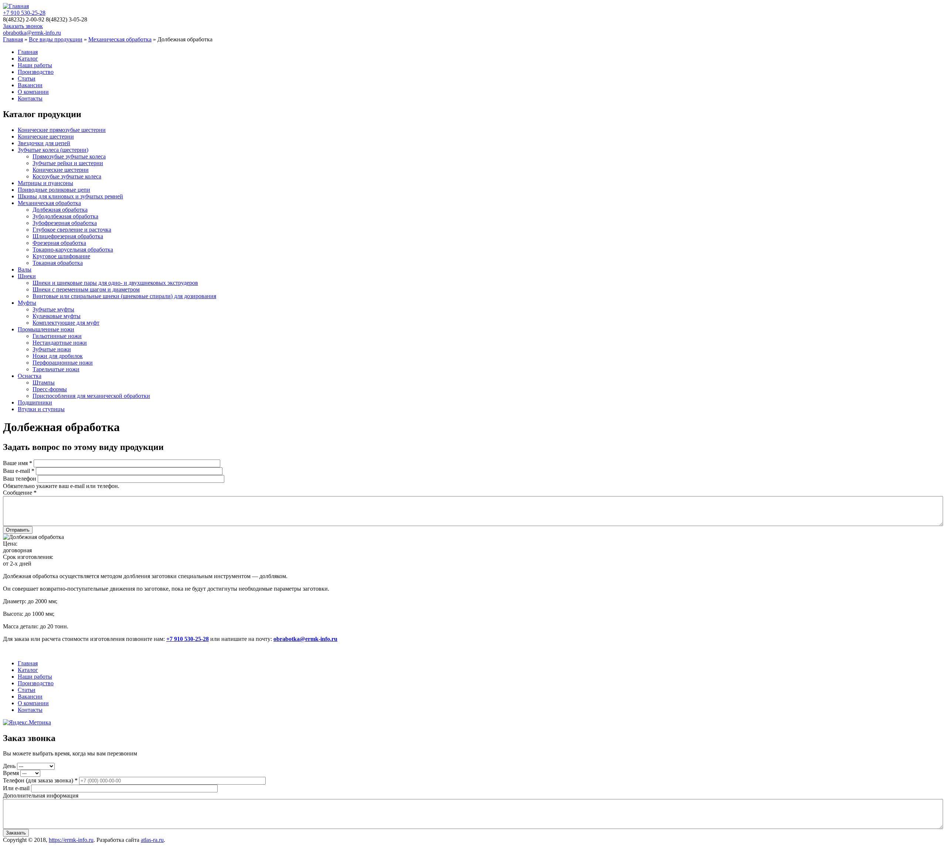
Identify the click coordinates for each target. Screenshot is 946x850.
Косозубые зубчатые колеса (67, 176)
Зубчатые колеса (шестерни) (53, 150)
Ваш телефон (20, 478)
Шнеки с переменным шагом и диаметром (86, 289)
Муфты (27, 303)
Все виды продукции (55, 39)
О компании (33, 92)
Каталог (28, 58)
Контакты (30, 98)
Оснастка (29, 376)
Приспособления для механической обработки (91, 396)
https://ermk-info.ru (71, 840)
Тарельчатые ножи (56, 369)
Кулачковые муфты (57, 316)
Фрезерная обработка (59, 243)
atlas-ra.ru (152, 840)
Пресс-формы (50, 389)
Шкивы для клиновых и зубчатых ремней (70, 196)
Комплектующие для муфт (66, 323)
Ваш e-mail (18, 471)
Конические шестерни (46, 136)
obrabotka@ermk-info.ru (32, 33)
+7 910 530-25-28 (24, 13)
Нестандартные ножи (60, 342)
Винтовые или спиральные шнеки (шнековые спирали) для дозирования (124, 296)
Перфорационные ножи (63, 362)
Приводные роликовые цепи (54, 190)
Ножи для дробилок (58, 356)
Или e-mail (17, 788)
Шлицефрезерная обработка (68, 236)
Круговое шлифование (61, 256)
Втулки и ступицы (41, 409)
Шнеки (27, 276)
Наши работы (35, 65)
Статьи (26, 78)
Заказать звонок (23, 26)
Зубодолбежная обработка (65, 216)
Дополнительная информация (40, 795)
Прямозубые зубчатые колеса (69, 156)
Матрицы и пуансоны (45, 183)
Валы (24, 269)
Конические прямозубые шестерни (62, 130)
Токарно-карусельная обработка (73, 249)
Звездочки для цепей (44, 143)
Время (11, 773)
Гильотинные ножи (57, 336)
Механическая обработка (120, 39)
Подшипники (35, 402)
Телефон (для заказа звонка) (40, 780)
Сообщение (20, 492)
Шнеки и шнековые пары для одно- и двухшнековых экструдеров (115, 283)
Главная (13, 39)
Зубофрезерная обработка (65, 223)
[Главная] (16, 6)
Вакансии (30, 85)
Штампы (44, 382)
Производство (36, 72)
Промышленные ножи (46, 329)
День (10, 766)
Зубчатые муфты (53, 309)
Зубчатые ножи (52, 349)
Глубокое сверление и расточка (72, 229)
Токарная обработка (58, 263)
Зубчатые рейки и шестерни (68, 163)
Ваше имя (17, 463)
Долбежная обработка (60, 209)
